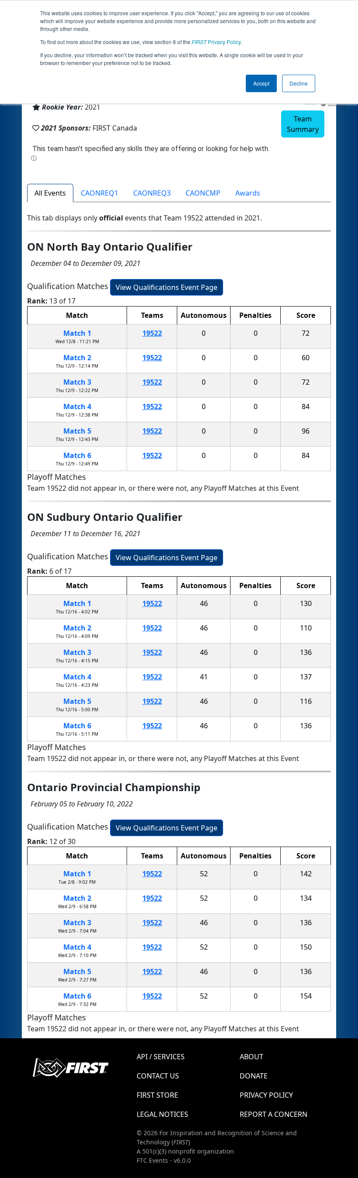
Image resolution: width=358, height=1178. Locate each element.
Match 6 (77, 455)
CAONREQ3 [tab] (152, 193)
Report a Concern (273, 1114)
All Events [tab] (50, 193)
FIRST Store (157, 1095)
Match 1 (77, 333)
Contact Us (158, 1076)
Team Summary (303, 124)
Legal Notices (162, 1114)
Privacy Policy (216, 41)
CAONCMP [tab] (203, 193)
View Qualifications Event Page (166, 287)
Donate (254, 1076)
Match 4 (77, 406)
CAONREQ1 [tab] (99, 193)
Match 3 (77, 382)
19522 (152, 333)
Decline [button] (298, 83)
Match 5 (77, 431)
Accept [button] (261, 83)
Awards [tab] (247, 193)
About (251, 1056)
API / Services (161, 1056)
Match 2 (77, 357)
